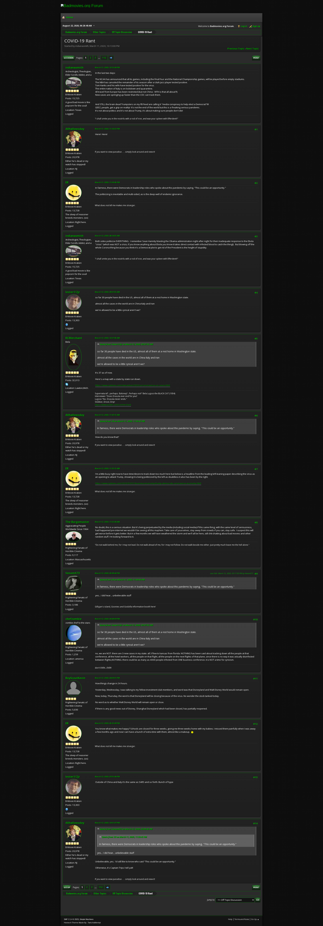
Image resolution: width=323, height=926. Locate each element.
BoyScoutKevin (75, 678)
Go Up (67, 887)
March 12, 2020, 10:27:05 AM (107, 338)
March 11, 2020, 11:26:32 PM (107, 128)
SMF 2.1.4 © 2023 (71, 919)
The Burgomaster (77, 522)
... (99, 57)
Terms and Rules (242, 919)
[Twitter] (66, 324)
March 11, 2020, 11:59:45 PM (107, 182)
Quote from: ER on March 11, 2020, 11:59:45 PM (122, 421)
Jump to (210, 899)
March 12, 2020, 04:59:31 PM (107, 678)
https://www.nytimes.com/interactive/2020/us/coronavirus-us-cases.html (132, 385)
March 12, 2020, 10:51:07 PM (107, 822)
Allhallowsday (74, 129)
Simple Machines (87, 919)
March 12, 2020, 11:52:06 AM (107, 522)
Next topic (252, 48)
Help (230, 919)
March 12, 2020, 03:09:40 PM (107, 573)
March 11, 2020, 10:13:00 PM (107, 67)
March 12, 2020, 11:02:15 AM (107, 415)
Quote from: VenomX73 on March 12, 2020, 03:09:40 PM (126, 829)
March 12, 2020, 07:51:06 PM (107, 776)
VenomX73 (72, 573)
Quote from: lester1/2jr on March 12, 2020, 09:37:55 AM (126, 344)
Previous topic (235, 48)
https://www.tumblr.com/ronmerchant (113, 404)
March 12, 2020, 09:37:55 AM (107, 292)
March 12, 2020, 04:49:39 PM (107, 619)
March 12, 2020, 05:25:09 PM (107, 723)
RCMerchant (73, 338)
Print (256, 58)
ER (66, 182)
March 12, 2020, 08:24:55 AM (107, 235)
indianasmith (74, 67)
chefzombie (73, 619)
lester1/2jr (72, 292)
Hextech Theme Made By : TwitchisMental (82, 922)
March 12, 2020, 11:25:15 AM (107, 468)
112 (104, 57)
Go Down (69, 58)
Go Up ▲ (255, 919)
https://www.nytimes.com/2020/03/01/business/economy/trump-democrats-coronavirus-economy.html (148, 483)
